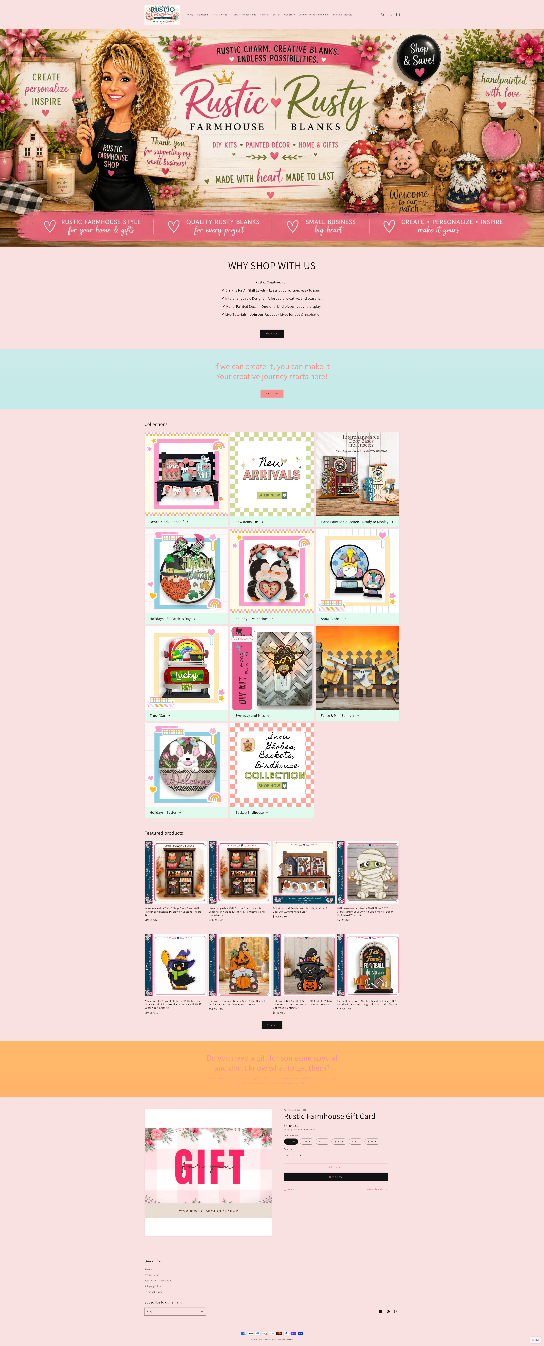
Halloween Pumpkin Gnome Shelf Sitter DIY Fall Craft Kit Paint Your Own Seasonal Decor (237, 1002)
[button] (221, 14)
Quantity (288, 1149)
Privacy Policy (152, 1274)
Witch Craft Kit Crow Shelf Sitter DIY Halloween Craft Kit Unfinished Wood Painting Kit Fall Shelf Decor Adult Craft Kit (172, 1004)
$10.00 (291, 1141)
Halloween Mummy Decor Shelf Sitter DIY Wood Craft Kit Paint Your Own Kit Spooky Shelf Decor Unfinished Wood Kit (365, 911)
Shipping (288, 1129)
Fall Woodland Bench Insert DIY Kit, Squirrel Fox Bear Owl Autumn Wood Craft (301, 909)
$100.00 (339, 1141)
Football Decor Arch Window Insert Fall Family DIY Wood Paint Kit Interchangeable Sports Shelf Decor (367, 1002)
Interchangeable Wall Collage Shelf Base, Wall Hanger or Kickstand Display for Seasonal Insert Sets (172, 911)
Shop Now (272, 333)
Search (148, 1269)
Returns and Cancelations (158, 1280)
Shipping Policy (152, 1286)
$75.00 (355, 1141)
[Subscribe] (202, 1311)
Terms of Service (153, 1291)
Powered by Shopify (285, 1339)
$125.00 (372, 1141)
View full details (375, 1189)
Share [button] (291, 1189)
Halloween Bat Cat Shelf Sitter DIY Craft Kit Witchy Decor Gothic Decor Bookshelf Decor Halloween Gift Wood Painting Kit (302, 1004)
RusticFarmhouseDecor (267, 1339)
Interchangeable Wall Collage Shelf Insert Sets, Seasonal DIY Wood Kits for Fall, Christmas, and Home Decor (237, 911)
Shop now (272, 393)
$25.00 (307, 1141)
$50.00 (322, 1141)
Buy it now (335, 1176)
